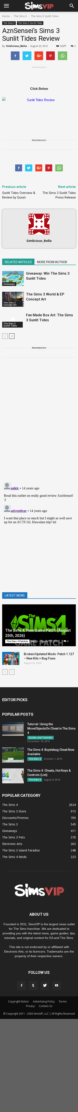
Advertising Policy (44, 1001)
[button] (72, 6)
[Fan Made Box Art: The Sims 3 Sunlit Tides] (13, 320)
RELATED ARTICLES (18, 262)
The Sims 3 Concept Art (9, 303)
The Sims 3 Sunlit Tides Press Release (59, 195)
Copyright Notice (18, 1001)
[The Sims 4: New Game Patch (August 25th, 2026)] (39, 625)
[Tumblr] (33, 985)
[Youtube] (56, 985)
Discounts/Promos (15, 818)
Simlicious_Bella (16, 46)
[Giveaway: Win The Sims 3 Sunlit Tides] (13, 278)
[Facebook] (21, 985)
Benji (34, 641)
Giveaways (9, 283)
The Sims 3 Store (14, 811)
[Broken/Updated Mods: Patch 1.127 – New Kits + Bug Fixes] (11, 658)
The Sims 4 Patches (17, 641)
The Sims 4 (35, 758)
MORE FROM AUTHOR (52, 262)
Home (6, 16)
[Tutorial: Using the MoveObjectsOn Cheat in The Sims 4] (13, 729)
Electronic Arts (12, 844)
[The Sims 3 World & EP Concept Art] (13, 299)
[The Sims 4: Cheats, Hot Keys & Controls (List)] (13, 775)
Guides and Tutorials (40, 737)
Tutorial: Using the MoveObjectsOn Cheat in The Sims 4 (51, 728)
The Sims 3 (9, 23)
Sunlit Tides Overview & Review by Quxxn (18, 195)
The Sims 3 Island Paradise (21, 850)
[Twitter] (45, 985)
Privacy (30, 1006)
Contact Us (45, 1006)
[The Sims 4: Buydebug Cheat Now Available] (13, 755)
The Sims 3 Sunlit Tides (30, 23)
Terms (63, 1001)
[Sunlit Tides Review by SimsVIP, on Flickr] (39, 106)
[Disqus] (39, 422)
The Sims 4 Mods (14, 857)
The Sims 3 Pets (13, 837)
